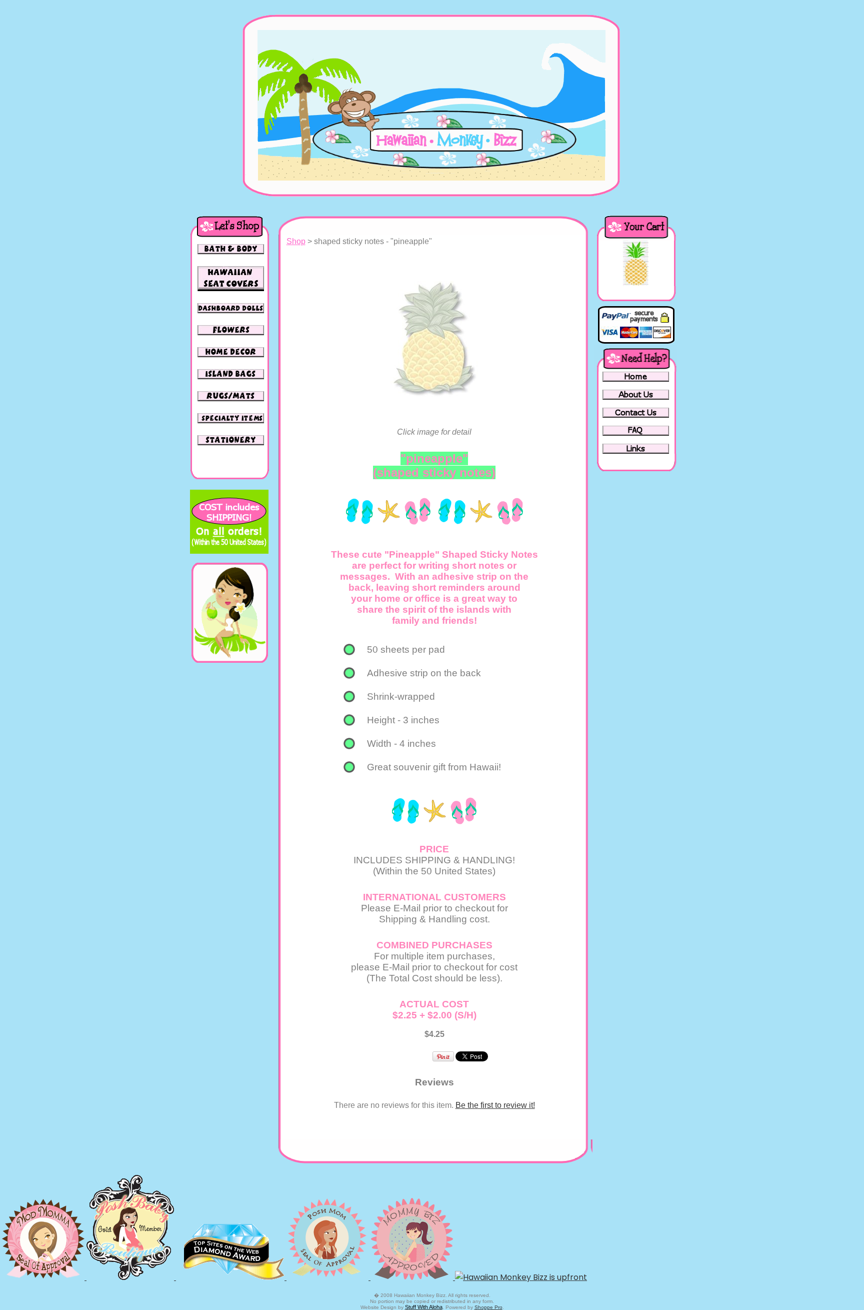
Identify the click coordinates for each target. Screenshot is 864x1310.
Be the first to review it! (495, 1105)
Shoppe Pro (488, 1307)
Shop (296, 241)
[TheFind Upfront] (521, 1277)
